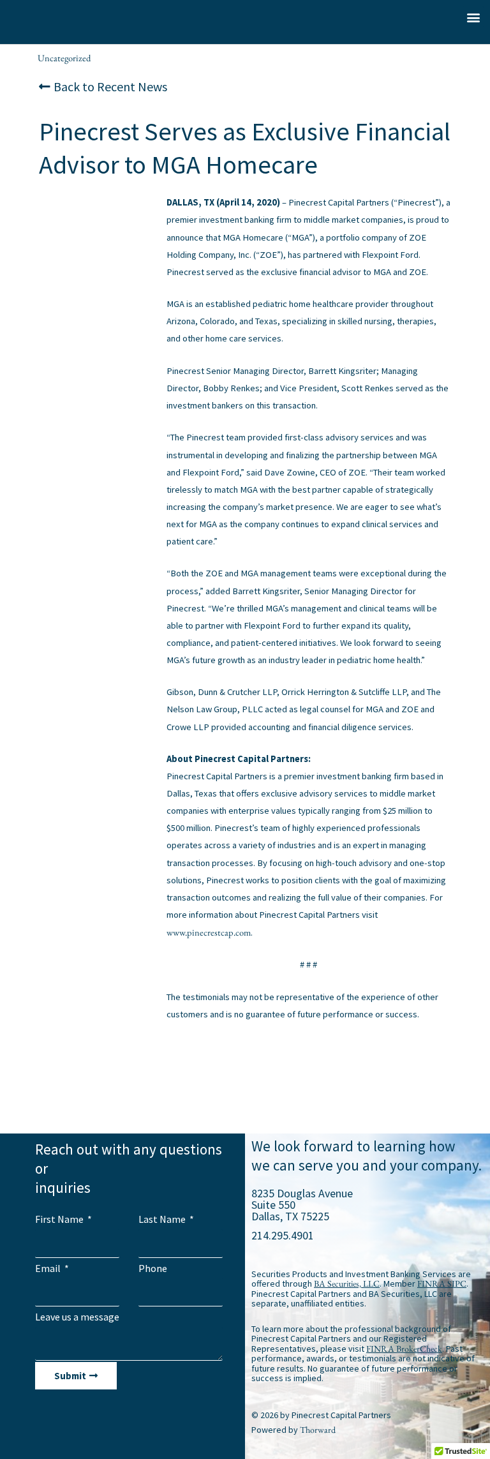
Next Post (452, 1083)
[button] (473, 16)
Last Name (163, 1219)
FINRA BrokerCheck (404, 1348)
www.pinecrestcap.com (209, 932)
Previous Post (44, 1083)
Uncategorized (64, 58)
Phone (152, 1268)
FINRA (431, 1283)
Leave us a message (77, 1316)
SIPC (456, 1283)
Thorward (318, 1429)
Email (49, 1268)
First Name (60, 1219)
